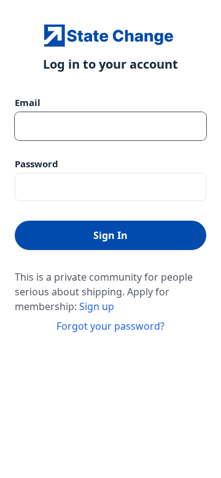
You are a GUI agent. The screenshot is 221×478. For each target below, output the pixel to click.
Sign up (96, 306)
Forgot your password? (110, 326)
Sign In (110, 235)
